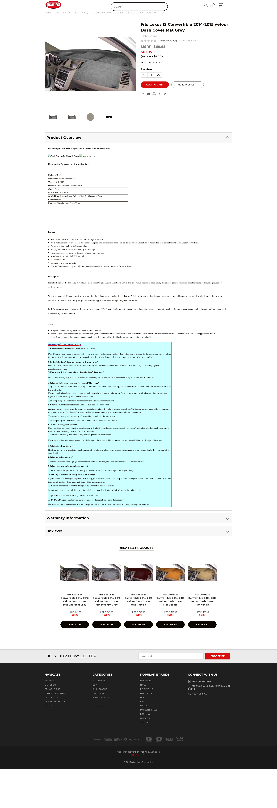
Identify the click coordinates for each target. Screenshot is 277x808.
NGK (142, 697)
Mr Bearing (146, 689)
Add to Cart (74, 624)
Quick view (74, 572)
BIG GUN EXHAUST (149, 710)
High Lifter (146, 693)
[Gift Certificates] (215, 4)
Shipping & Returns (55, 693)
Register (61, 701)
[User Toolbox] (209, 4)
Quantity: (146, 69)
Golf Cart (98, 693)
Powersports (100, 697)
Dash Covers (99, 689)
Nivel (143, 685)
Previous (272, 796)
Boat (95, 685)
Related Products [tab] (136, 548)
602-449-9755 (199, 694)
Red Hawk (145, 714)
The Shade (98, 705)
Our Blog (50, 685)
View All (145, 722)
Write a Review (187, 40)
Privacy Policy (53, 689)
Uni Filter (145, 718)
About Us (50, 680)
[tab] (138, 137)
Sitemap (49, 705)
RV (93, 701)
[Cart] (221, 4)
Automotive (99, 680)
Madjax (144, 705)
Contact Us (51, 697)
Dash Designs (147, 680)
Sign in (48, 701)
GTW (142, 701)
